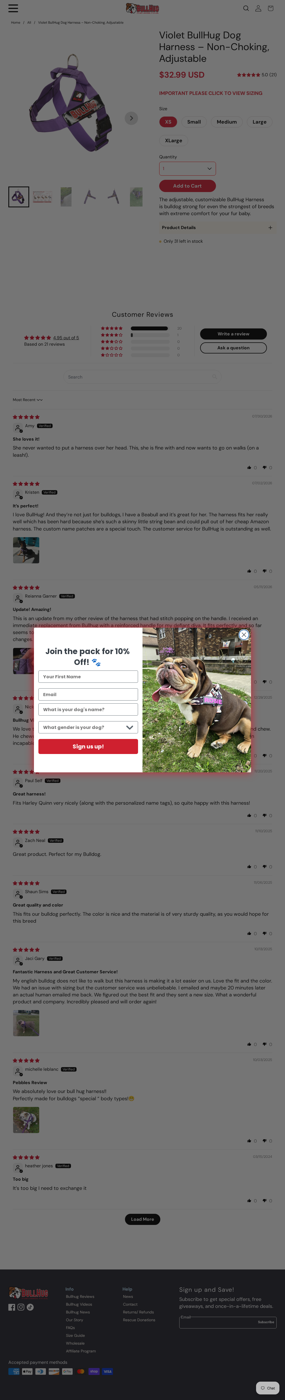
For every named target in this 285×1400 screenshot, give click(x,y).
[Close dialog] (244, 635)
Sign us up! (88, 746)
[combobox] (83, 727)
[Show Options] (130, 727)
